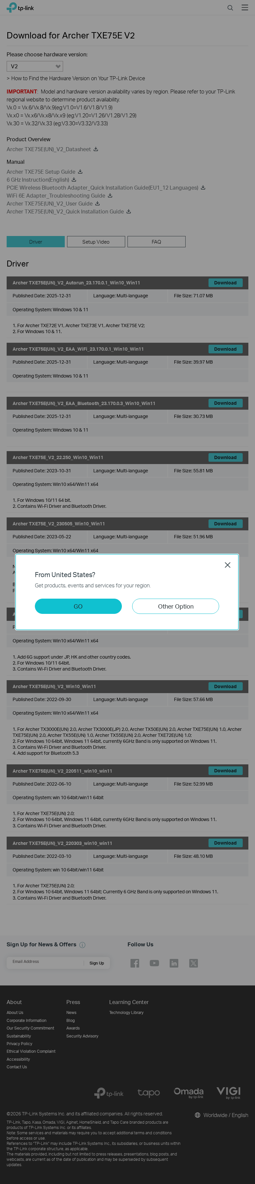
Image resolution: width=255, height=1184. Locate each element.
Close (227, 564)
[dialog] (127, 592)
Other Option (176, 606)
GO (78, 606)
